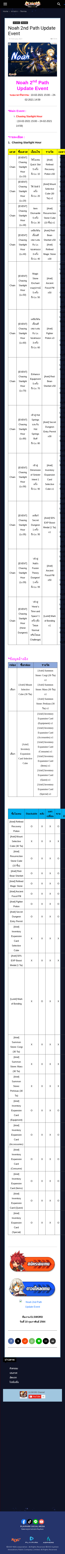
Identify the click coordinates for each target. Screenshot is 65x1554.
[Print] (53, 1341)
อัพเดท (13, 1377)
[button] (5, 4)
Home (5, 11)
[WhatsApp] (32, 1341)
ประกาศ (13, 1373)
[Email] (46, 1341)
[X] (18, 1341)
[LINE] (39, 1341)
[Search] (60, 4)
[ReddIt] (25, 1341)
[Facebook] (11, 1341)
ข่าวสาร (14, 11)
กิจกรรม (23, 11)
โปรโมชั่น (14, 1382)
